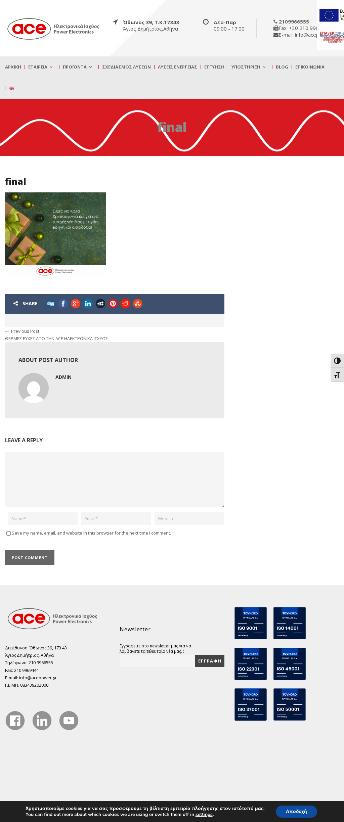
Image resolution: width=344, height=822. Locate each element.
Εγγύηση (214, 67)
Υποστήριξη (245, 67)
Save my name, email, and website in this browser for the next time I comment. (91, 533)
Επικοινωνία (310, 67)
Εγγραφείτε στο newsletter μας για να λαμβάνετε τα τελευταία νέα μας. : (155, 648)
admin (63, 377)
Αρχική (13, 67)
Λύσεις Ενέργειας (177, 67)
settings (204, 815)
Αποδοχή (296, 811)
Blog (282, 67)
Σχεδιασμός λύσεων (126, 67)
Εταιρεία (37, 67)
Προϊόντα (75, 67)
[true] (53, 29)
